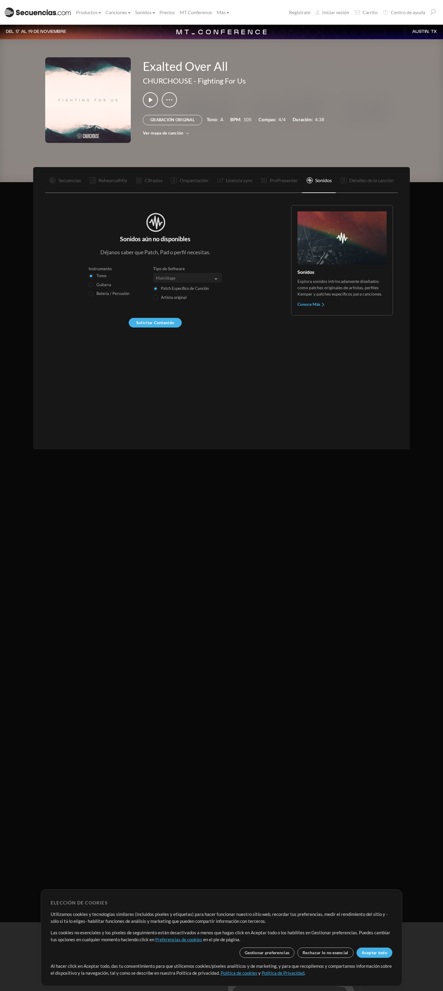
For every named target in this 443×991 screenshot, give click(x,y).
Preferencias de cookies (178, 939)
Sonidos (143, 12)
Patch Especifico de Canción (185, 288)
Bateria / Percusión (112, 293)
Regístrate (299, 12)
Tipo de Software (169, 268)
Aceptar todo (374, 952)
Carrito (370, 12)
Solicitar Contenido (155, 322)
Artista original (174, 297)
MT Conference (196, 12)
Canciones (116, 12)
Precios (167, 12)
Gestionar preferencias (267, 952)
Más (221, 12)
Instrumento (100, 268)
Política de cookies (239, 973)
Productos (87, 12)
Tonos (101, 275)
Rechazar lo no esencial (325, 952)
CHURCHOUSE (167, 80)
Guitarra (103, 284)
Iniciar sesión (335, 12)
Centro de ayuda (408, 12)
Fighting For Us (222, 80)
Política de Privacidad (283, 973)
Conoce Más (309, 304)
